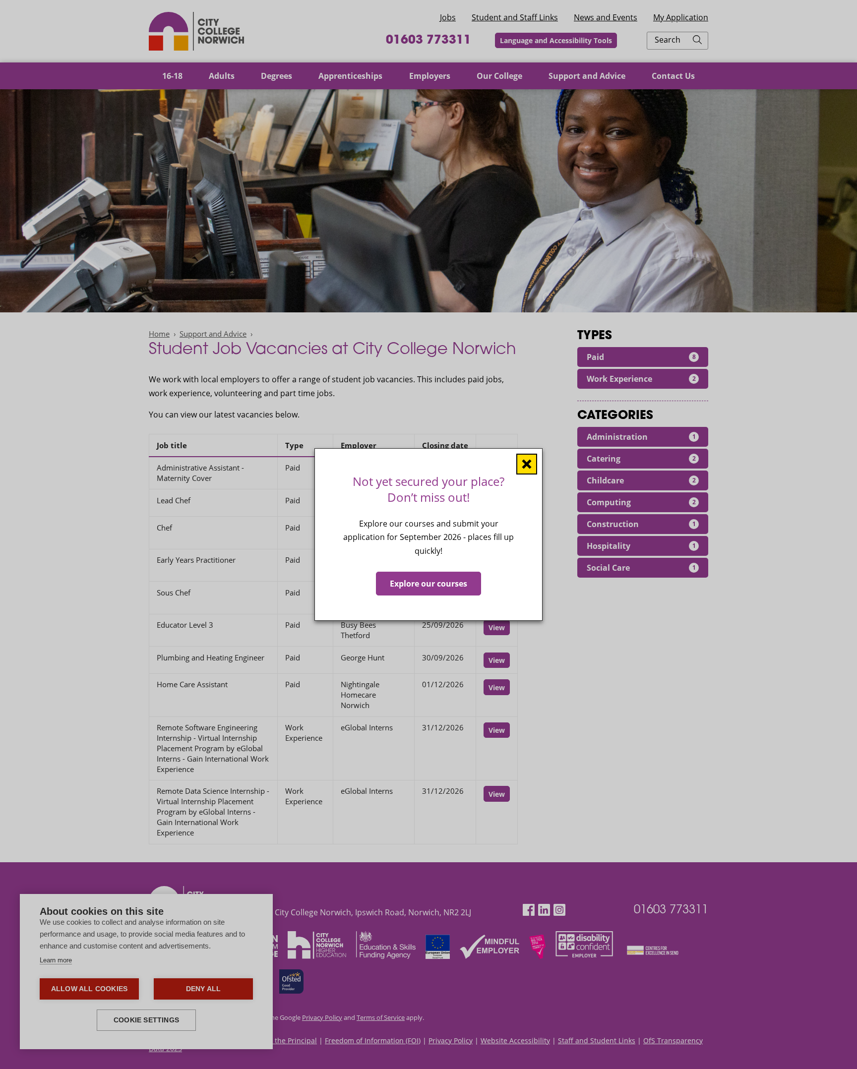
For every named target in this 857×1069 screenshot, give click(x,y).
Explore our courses (428, 583)
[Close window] (526, 464)
